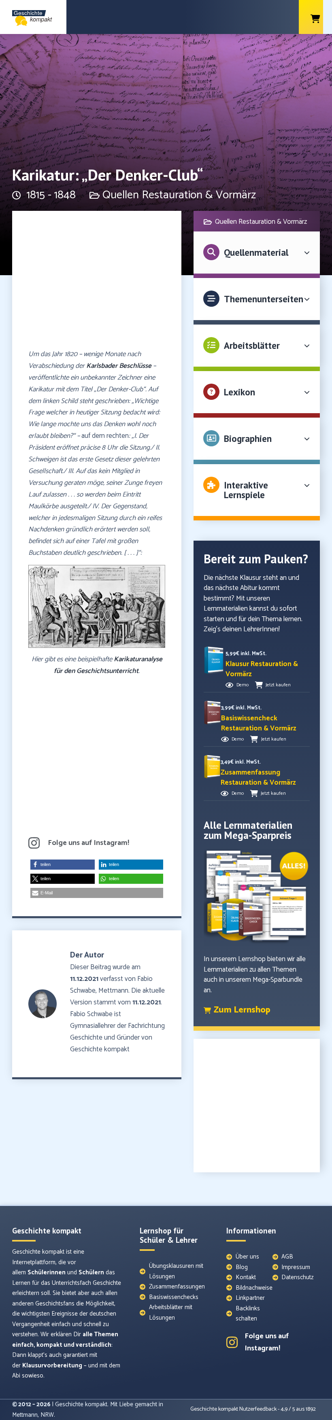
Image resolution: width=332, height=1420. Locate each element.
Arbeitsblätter (252, 345)
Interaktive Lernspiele (246, 490)
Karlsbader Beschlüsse (118, 365)
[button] (62, 865)
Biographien (248, 438)
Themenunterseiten (263, 299)
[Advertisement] (96, 283)
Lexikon (239, 392)
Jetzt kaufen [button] (278, 685)
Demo (242, 685)
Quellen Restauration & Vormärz (179, 195)
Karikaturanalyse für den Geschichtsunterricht (108, 665)
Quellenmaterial (256, 252)
